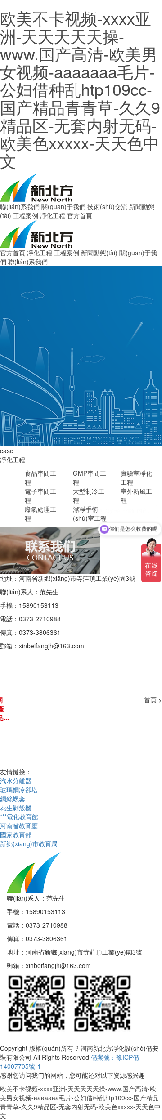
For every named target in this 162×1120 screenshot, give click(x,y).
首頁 (150, 699)
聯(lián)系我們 (20, 206)
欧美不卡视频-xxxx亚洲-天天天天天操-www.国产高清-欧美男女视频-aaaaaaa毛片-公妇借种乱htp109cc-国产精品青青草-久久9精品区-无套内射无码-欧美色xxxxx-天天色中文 (80, 89)
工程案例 (25, 215)
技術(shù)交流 (107, 206)
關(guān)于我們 (63, 206)
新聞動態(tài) (99, 252)
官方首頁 (79, 215)
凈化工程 (52, 215)
